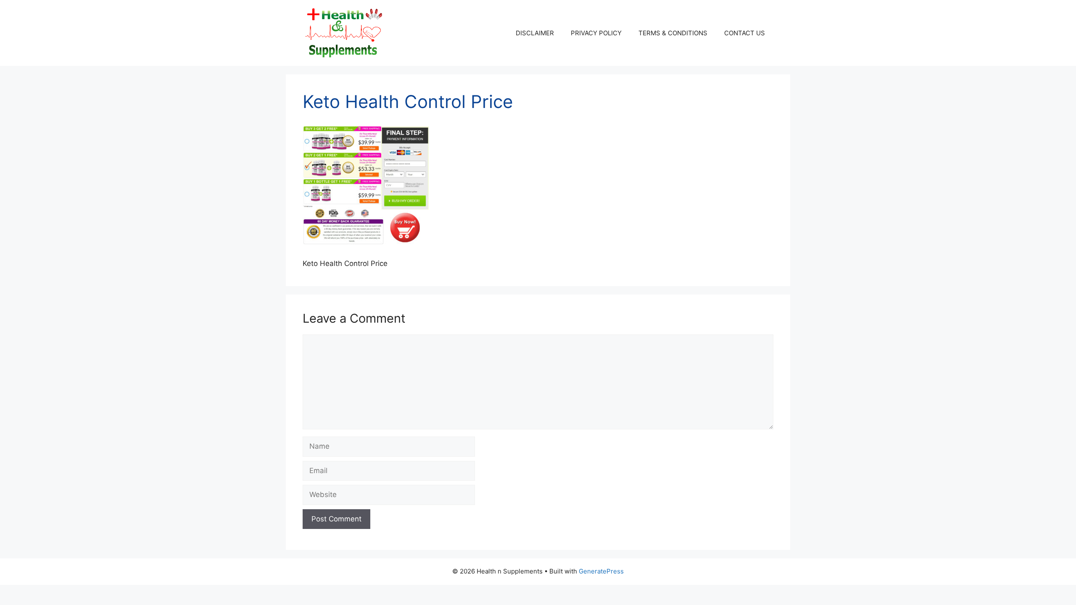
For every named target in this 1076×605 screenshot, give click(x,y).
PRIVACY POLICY (596, 33)
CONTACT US (744, 33)
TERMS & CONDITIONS (672, 33)
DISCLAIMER (535, 33)
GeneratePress (601, 571)
